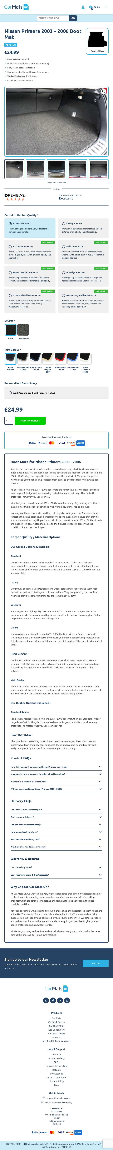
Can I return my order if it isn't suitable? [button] (30, 874)
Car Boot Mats (56, 1025)
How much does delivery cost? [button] (25, 839)
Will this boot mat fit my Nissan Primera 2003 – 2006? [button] (36, 789)
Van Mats (57, 1037)
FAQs (56, 1062)
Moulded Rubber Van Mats (56, 1041)
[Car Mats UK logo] (56, 989)
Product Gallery (56, 1058)
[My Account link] (83, 7)
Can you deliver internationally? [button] (26, 824)
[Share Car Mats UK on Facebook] (53, 1000)
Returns (56, 1069)
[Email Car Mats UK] (67, 1000)
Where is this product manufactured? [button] (28, 781)
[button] (103, 91)
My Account (56, 1073)
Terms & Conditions (56, 1077)
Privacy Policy (56, 1081)
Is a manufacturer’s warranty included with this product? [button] (38, 774)
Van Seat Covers (56, 1033)
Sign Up (96, 963)
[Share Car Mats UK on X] (46, 1000)
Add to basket (30, 420)
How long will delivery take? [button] (24, 831)
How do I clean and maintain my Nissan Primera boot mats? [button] (39, 766)
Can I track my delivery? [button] (22, 817)
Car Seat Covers (56, 1021)
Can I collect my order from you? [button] (26, 809)
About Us (56, 1054)
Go (73, 18)
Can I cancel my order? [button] (21, 867)
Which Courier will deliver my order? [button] (28, 846)
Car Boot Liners (57, 1029)
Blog (56, 1084)
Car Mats (56, 1018)
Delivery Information (56, 1065)
